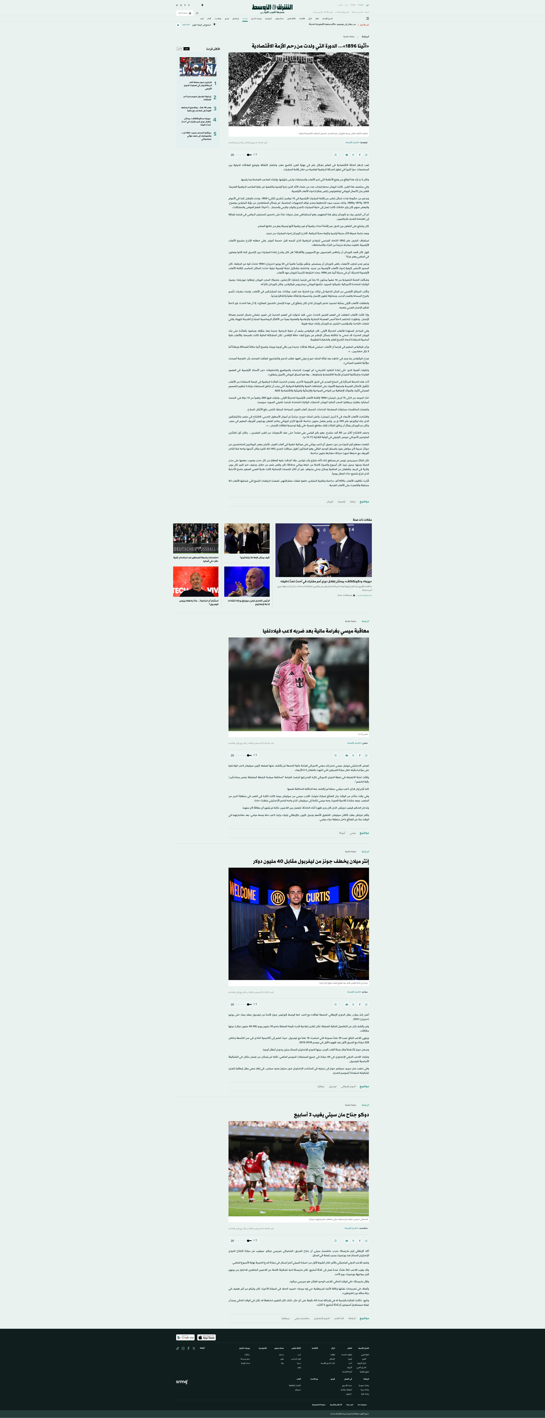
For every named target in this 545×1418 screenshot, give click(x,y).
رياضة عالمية (348, 36)
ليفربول (333, 1086)
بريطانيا (286, 1318)
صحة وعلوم (279, 19)
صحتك (281, 1355)
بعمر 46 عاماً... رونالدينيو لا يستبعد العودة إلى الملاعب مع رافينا (196, 109)
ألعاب (209, 19)
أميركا (342, 833)
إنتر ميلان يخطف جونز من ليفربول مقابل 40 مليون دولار (311, 861)
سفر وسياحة (245, 1359)
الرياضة (245, 19)
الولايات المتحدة (347, 1355)
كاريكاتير (332, 1359)
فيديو (227, 19)
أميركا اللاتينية (347, 1372)
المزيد (202, 19)
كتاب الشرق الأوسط (328, 1363)
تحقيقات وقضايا (346, 1390)
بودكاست (218, 19)
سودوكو (298, 1390)
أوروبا (350, 1359)
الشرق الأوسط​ (327, 19)
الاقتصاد (302, 19)
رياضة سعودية (364, 1386)
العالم (317, 19)
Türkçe (353, 5)
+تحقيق (349, 1394)
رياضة (353, 501)
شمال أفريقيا (361, 1363)
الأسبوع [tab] (180, 49)
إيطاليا (321, 1086)
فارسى (340, 5)
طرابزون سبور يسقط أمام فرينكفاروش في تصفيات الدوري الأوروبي (198, 85)
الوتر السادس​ (296, 1359)
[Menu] (367, 18)
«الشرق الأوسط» (352, 142)
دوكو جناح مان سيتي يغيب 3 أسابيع (331, 1115)
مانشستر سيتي (301, 1318)
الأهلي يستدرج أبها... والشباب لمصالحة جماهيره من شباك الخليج (327, 25)
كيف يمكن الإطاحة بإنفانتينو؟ (255, 557)
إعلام (299, 1368)
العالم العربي (365, 1355)
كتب (299, 1355)
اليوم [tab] (186, 49)
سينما (299, 1363)
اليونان (330, 501)
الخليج (364, 1359)
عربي (367, 5)
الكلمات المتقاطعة (295, 1386)
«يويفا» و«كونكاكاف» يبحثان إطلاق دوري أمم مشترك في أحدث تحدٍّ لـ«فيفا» (196, 122)
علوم (282, 1359)
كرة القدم (339, 1318)
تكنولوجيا (268, 19)
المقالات (332, 1355)
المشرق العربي (361, 1368)
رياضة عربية (365, 1390)
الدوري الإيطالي (348, 1086)
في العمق (235, 19)
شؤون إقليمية (364, 1372)
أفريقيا (349, 1368)
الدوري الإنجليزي (322, 1318)
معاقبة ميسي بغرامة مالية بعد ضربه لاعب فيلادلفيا (316, 631)
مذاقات (247, 1355)
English (361, 5)
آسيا (350, 1363)
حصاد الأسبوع (347, 1386)
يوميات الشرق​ (256, 19)
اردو (346, 5)
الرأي (310, 19)
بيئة (282, 1363)
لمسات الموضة (245, 1363)
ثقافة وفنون (291, 19)
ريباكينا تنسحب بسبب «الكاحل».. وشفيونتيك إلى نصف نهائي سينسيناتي (196, 136)
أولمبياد (341, 501)
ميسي (353, 833)
